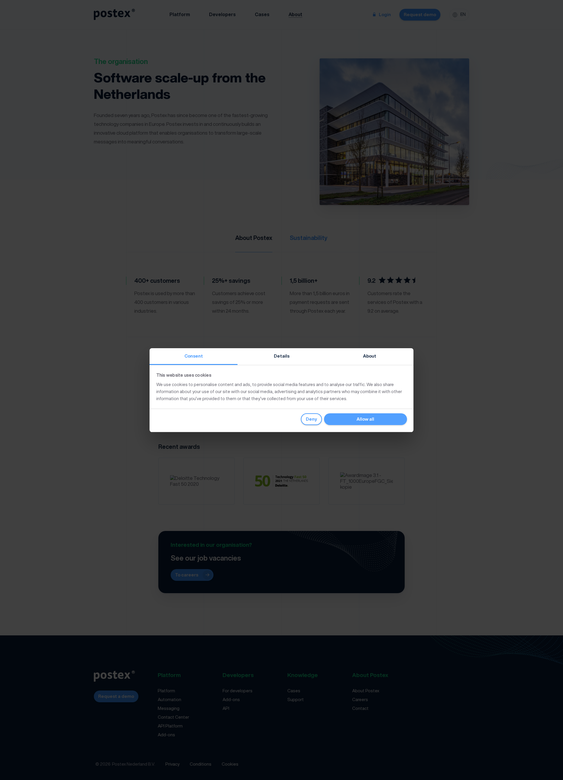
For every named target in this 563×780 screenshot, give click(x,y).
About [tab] (369, 356)
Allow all (365, 419)
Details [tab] (281, 356)
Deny (311, 419)
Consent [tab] (193, 356)
